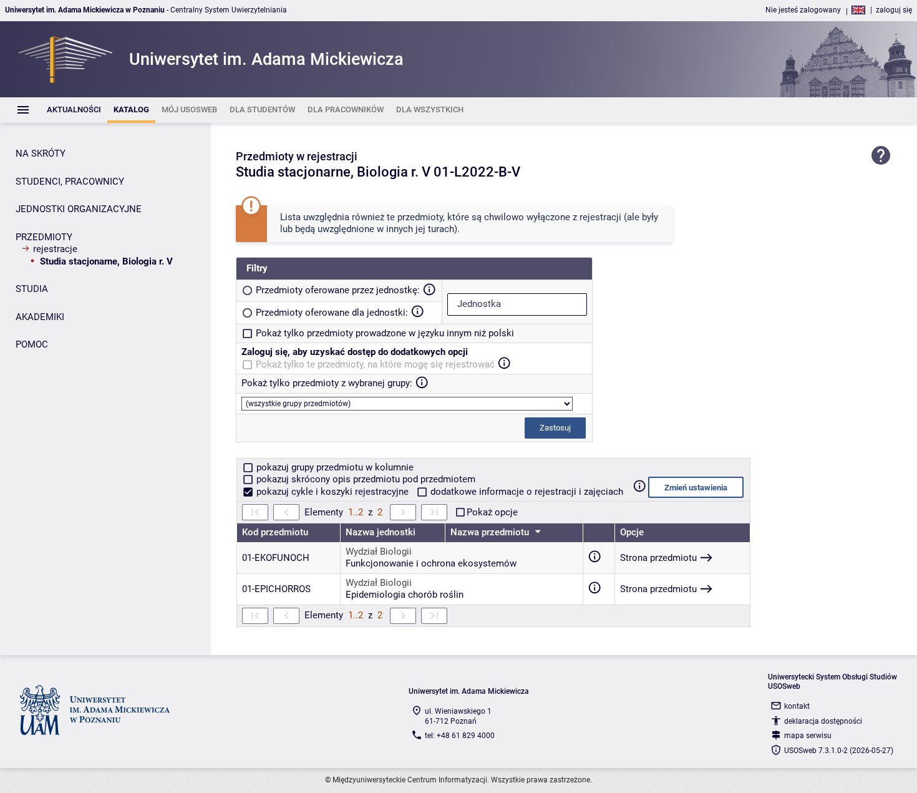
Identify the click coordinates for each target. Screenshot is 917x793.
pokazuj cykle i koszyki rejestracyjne (332, 491)
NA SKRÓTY (41, 153)
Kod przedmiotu (275, 532)
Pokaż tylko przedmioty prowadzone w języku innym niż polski (385, 333)
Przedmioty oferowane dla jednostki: (331, 312)
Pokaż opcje (492, 512)
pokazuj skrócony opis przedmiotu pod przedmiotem (364, 479)
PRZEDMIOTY (44, 237)
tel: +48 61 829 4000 (460, 735)
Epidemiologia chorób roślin (404, 594)
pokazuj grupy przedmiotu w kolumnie (334, 467)
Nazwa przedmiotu (490, 532)
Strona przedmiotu (658, 557)
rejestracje (55, 249)
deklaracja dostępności (823, 721)
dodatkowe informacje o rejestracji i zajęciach (525, 491)
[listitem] (74, 110)
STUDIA (32, 288)
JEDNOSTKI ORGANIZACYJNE (79, 209)
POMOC (32, 344)
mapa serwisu (808, 735)
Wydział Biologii (379, 551)
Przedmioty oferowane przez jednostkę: (337, 290)
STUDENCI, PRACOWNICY (70, 181)
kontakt (797, 706)
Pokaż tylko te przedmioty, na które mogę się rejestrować (375, 364)
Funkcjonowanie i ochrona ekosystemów (431, 563)
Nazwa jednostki (380, 532)
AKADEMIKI (40, 317)
